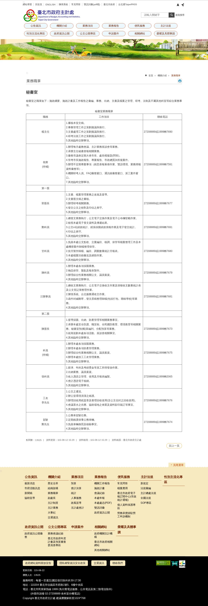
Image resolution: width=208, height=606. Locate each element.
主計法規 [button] (166, 25)
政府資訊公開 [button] (62, 33)
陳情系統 (63, 4)
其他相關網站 (102, 550)
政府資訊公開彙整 (34, 535)
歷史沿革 (53, 483)
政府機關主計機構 (103, 535)
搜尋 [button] (172, 14)
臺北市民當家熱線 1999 (44, 589)
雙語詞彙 (99, 507)
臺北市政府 (109, 4)
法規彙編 (146, 488)
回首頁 (38, 4)
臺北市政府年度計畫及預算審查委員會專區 (57, 542)
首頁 (151, 75)
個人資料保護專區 (126, 506)
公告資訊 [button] (36, 25)
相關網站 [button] (140, 33)
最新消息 (30, 483)
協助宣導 (30, 498)
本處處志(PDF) (103, 502)
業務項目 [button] (88, 25)
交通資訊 (53, 517)
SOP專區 (146, 502)
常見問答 (75, 4)
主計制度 (53, 502)
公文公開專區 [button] (88, 33)
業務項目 (77, 477)
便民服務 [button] (140, 25)
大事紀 (52, 512)
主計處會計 (77, 507)
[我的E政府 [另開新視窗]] (174, 564)
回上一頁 (174, 445)
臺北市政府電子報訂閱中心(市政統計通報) (126, 496)
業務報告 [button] (114, 25)
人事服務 (76, 498)
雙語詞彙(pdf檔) (92, 4)
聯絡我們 (117, 563)
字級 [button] (178, 4)
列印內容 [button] (180, 81)
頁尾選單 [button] (178, 465)
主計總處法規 (148, 493)
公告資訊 (31, 477)
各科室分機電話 (70, 593)
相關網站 (101, 527)
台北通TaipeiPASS (127, 4)
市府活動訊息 (32, 488)
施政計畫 (99, 488)
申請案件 (114, 33)
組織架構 (53, 488)
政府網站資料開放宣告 (38, 563)
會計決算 (76, 488)
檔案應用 (122, 488)
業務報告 (101, 477)
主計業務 (53, 507)
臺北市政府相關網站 (103, 543)
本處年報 (99, 498)
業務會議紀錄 (55, 533)
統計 (73, 493)
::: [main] (27, 73)
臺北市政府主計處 (52, 15)
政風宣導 (76, 502)
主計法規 (147, 477)
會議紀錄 (99, 493)
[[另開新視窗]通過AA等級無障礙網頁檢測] (163, 562)
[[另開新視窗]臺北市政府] (182, 564)
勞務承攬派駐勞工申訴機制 (126, 515)
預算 (73, 483)
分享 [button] (182, 4)
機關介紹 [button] (62, 25)
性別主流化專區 (36, 33)
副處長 (52, 498)
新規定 (144, 483)
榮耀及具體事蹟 (166, 33)
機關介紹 (162, 75)
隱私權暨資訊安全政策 (72, 563)
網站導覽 (27, 4)
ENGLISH (50, 4)
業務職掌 (175, 75)
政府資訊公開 (102, 512)
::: (24, 2)
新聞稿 (28, 493)
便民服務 (124, 477)
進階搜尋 (179, 15)
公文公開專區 (57, 527)
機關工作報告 (102, 483)
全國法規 (146, 498)
